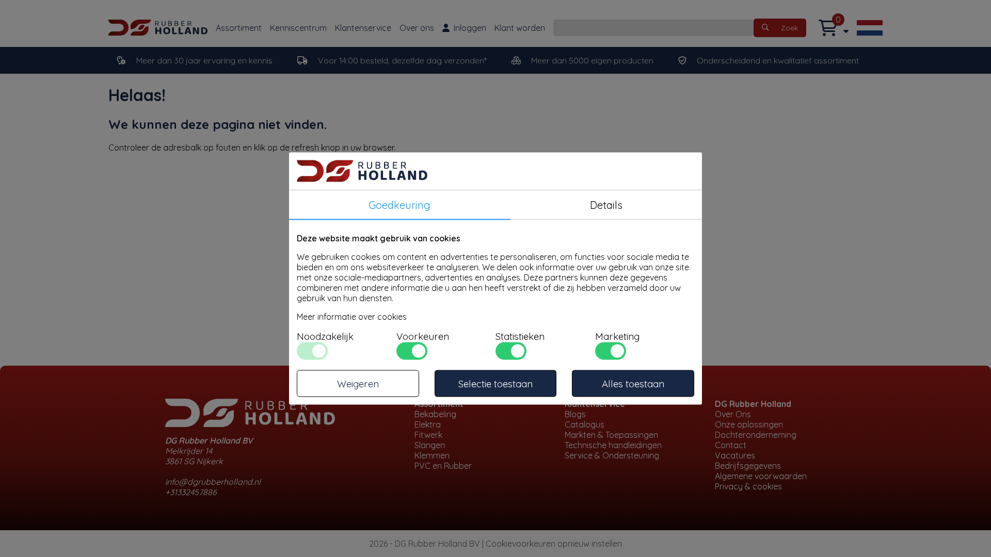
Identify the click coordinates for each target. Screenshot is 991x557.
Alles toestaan (633, 384)
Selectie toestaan (495, 384)
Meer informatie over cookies (352, 317)
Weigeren (358, 384)
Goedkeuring (399, 205)
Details (606, 205)
